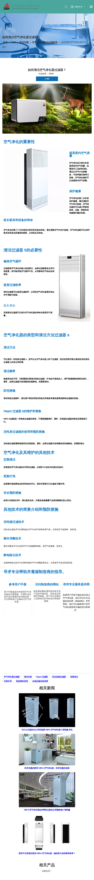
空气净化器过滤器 (12, 676)
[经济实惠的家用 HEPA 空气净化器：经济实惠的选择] (47, 749)
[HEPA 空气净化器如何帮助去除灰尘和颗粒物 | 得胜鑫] (47, 789)
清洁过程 (28, 676)
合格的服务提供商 (40, 681)
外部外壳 (8, 681)
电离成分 (74, 676)
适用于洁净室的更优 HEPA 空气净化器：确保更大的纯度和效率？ (47, 853)
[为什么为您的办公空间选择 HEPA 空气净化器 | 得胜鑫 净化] (47, 710)
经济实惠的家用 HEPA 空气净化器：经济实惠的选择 (47, 768)
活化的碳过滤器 (59, 676)
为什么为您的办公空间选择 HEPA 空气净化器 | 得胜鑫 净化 (47, 729)
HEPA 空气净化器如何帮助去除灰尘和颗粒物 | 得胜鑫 (47, 809)
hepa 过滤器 (42, 676)
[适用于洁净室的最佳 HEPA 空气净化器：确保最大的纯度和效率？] (47, 832)
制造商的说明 (22, 681)
